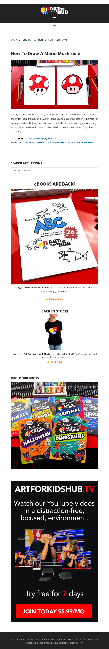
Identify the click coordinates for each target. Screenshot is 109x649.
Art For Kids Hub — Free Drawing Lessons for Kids (54, 10)
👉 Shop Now (54, 361)
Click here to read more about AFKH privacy (59, 639)
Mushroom (74, 142)
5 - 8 (27, 138)
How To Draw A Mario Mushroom (45, 53)
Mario (63, 142)
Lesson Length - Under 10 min (42, 142)
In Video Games (38, 138)
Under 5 (51, 138)
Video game (87, 142)
